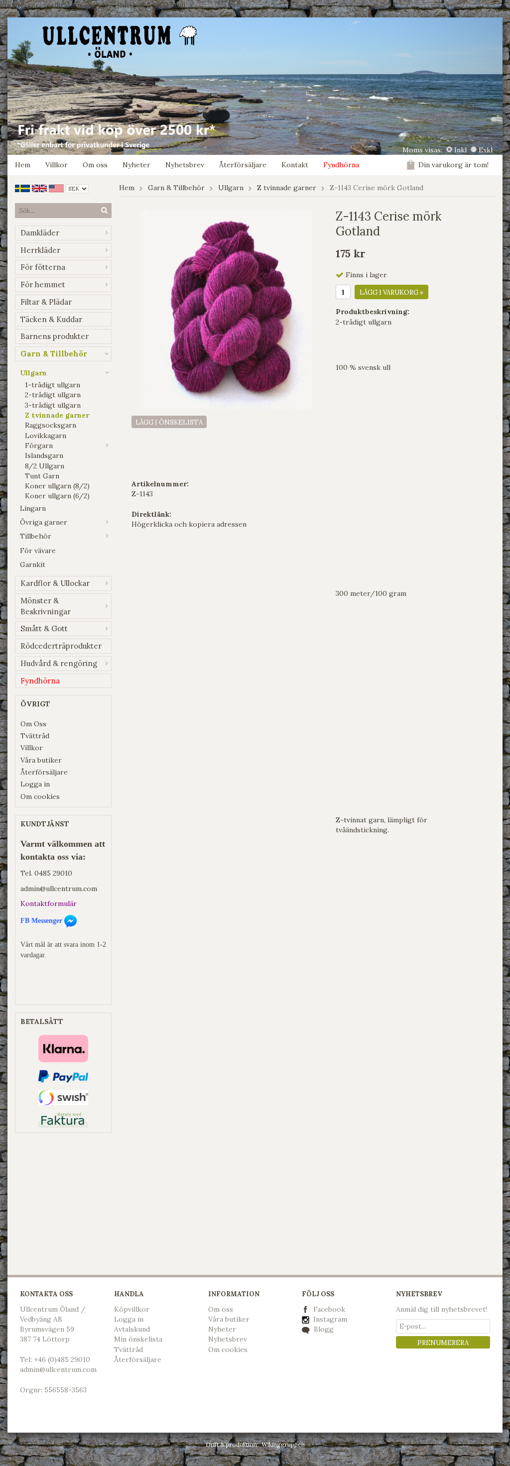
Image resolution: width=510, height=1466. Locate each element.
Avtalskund (132, 1329)
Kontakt (294, 164)
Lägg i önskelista (169, 422)
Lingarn (33, 508)
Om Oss (33, 723)
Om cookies (40, 796)
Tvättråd (34, 735)
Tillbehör (35, 536)
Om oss (95, 164)
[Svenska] (22, 187)
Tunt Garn (42, 475)
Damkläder (39, 232)
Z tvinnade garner (57, 415)
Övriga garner (43, 522)
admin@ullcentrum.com (58, 888)
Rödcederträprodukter (61, 646)
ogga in (131, 1319)
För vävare (38, 550)
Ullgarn (33, 372)
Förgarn (39, 445)
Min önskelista (138, 1339)
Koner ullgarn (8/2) (57, 485)
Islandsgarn (44, 455)
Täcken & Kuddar (51, 319)
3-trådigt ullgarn (53, 405)
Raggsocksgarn (50, 425)
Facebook (329, 1309)
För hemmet (42, 284)
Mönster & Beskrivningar (45, 606)
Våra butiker (41, 760)
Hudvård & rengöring (58, 663)
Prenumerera (443, 1343)
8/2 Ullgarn (44, 465)
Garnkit (32, 564)
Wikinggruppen (283, 1444)
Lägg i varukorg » (391, 292)
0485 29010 (53, 873)
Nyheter (136, 164)
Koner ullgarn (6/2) (57, 495)
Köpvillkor (131, 1309)
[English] (39, 187)
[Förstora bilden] (226, 308)
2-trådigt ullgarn (53, 394)
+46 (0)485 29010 (62, 1359)
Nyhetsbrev (184, 164)
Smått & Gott (44, 628)
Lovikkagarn (45, 435)
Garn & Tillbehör (53, 353)
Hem (22, 164)
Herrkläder (40, 250)
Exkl (486, 149)
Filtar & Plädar (46, 302)
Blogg (323, 1329)
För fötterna (42, 267)
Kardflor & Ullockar (55, 583)
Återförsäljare (242, 164)
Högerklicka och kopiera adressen (189, 524)
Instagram (329, 1319)
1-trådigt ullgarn (52, 384)
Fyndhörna (341, 164)
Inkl (460, 149)
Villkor (56, 164)
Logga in (35, 784)
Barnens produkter (54, 336)
